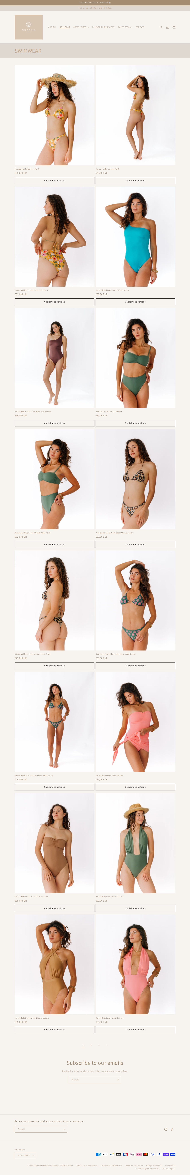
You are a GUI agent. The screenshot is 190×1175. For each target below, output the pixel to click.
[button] (81, 27)
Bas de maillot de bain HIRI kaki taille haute (33, 533)
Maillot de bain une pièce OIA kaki (109, 897)
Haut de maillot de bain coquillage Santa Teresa (115, 654)
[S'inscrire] (118, 1079)
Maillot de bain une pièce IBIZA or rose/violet (33, 411)
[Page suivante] (107, 1045)
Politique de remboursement (87, 1166)
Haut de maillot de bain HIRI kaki (109, 411)
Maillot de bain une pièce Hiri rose (109, 775)
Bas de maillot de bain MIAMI (107, 169)
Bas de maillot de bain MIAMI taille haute (31, 290)
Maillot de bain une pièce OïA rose (109, 1018)
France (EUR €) (24, 1155)
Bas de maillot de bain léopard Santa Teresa (33, 654)
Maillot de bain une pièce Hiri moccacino (31, 897)
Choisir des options (54, 180)
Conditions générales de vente (148, 1168)
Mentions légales (168, 1168)
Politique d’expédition (154, 1166)
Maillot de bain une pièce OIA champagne (32, 1018)
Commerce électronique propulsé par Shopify (56, 1165)
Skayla (36, 1165)
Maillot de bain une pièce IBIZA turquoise (112, 290)
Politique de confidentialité (111, 1166)
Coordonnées (170, 1166)
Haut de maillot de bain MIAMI (27, 169)
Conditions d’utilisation (134, 1166)
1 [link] (83, 1044)
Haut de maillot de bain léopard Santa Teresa (114, 533)
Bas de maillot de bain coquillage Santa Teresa (34, 775)
